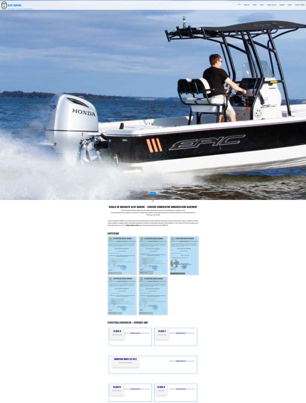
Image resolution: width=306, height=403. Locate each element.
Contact (290, 5)
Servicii (255, 5)
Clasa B (117, 387)
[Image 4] (153, 295)
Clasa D (117, 331)
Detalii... (153, 193)
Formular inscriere (271, 5)
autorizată (128, 221)
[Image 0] (122, 255)
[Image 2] (184, 255)
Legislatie (282, 5)
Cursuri (262, 5)
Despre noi (246, 5)
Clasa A (161, 387)
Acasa (239, 4)
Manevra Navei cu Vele (125, 359)
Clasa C (162, 331)
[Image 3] (122, 295)
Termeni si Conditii (300, 5)
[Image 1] (153, 255)
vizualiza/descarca (135, 333)
